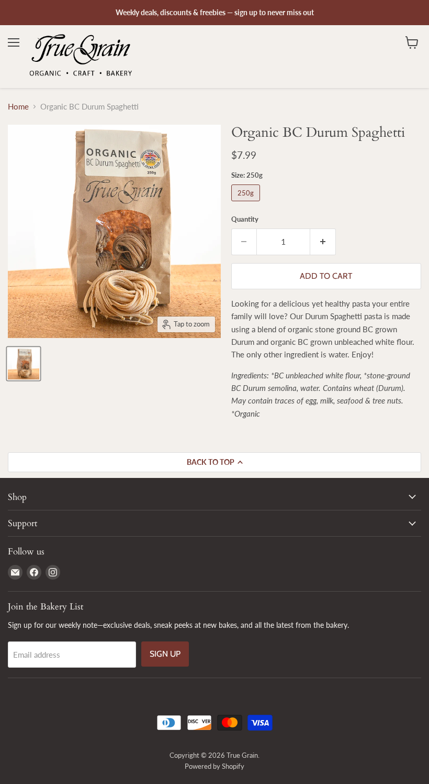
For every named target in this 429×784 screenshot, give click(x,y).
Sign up (165, 654)
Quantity (244, 219)
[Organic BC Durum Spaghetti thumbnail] (23, 363)
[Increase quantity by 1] (323, 241)
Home (18, 106)
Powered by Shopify (214, 766)
